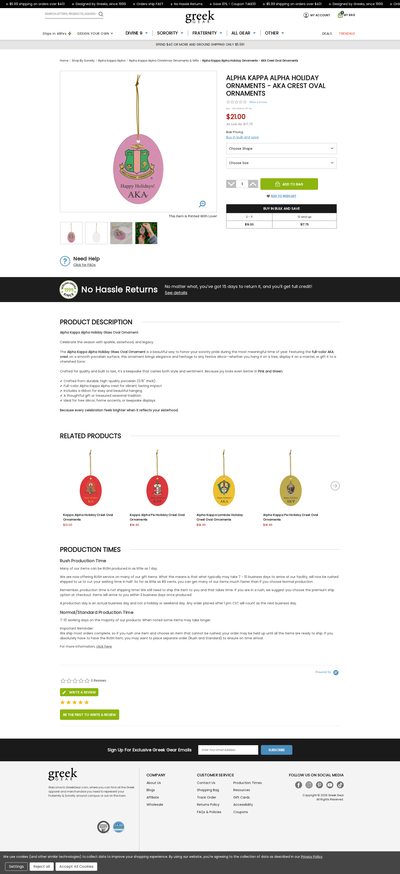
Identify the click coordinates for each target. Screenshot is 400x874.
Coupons (240, 812)
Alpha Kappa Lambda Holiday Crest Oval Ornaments (220, 517)
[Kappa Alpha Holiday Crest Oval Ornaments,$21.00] (91, 478)
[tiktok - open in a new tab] (340, 784)
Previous (45, 485)
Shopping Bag (208, 790)
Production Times (247, 782)
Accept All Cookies (76, 866)
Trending (347, 33)
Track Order (206, 797)
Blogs (151, 790)
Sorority (167, 33)
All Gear (240, 33)
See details (176, 293)
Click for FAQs (84, 264)
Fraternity (205, 33)
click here (104, 646)
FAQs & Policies (209, 812)
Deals (327, 33)
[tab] (79, 692)
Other (272, 33)
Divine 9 (134, 33)
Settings (16, 866)
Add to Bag (292, 184)
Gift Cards (241, 797)
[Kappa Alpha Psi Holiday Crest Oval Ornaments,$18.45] (157, 478)
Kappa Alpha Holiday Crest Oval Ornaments (88, 517)
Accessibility (243, 804)
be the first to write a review (89, 714)
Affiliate (153, 797)
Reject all (41, 866)
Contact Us (206, 782)
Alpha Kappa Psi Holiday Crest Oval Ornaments (290, 517)
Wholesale (155, 804)
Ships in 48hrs (54, 33)
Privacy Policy (311, 856)
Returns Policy (208, 804)
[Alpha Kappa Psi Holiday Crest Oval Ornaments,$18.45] (291, 478)
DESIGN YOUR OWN (93, 33)
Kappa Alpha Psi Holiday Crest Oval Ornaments (157, 517)
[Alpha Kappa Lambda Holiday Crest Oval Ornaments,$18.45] (224, 478)
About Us (154, 782)
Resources (241, 790)
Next (335, 485)
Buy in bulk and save (242, 137)
